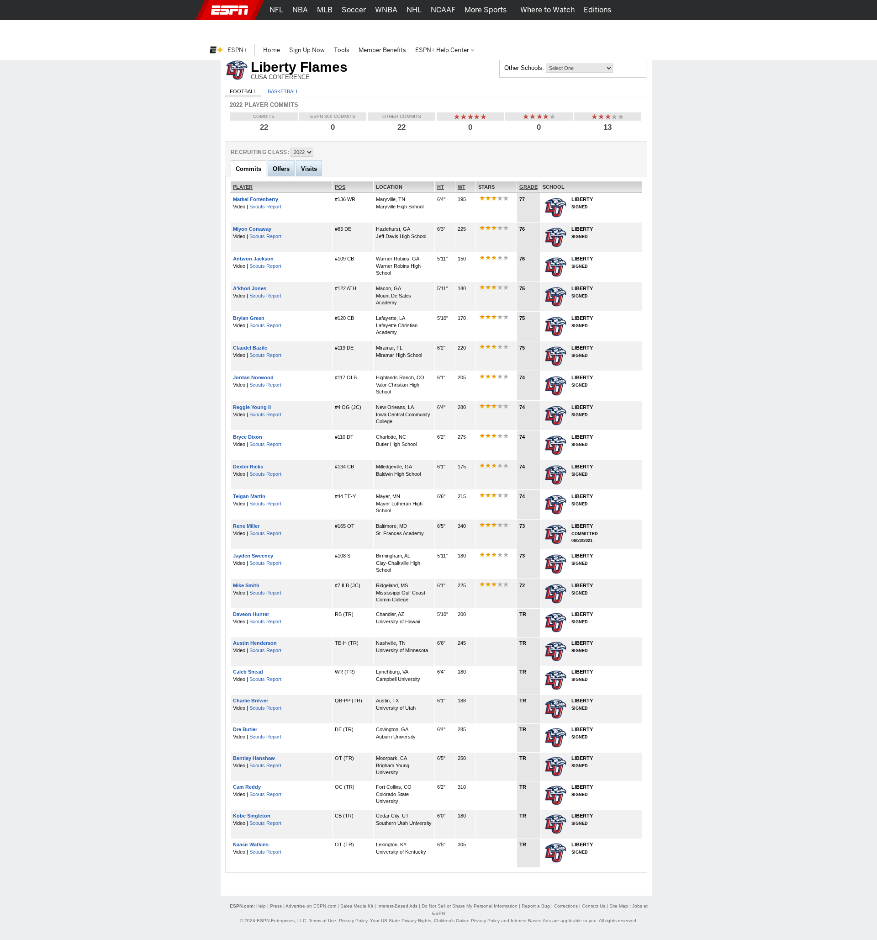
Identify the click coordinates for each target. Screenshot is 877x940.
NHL (414, 10)
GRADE (528, 187)
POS (340, 187)
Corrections (566, 905)
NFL (276, 10)
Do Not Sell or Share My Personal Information (470, 905)
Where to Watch (547, 10)
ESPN (230, 10)
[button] (662, 10)
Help (261, 905)
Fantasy (605, 30)
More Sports (486, 10)
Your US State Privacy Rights (400, 920)
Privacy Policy (353, 920)
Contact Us (593, 905)
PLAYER (243, 187)
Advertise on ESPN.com (310, 905)
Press (276, 905)
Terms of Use (322, 920)
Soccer (354, 10)
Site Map (618, 905)
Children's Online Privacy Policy (467, 920)
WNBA (386, 10)
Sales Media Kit (356, 905)
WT (461, 187)
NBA (300, 10)
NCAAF (443, 10)
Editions (597, 10)
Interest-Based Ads (397, 905)
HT (440, 187)
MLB (325, 10)
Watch (572, 30)
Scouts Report (265, 206)
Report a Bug (536, 905)
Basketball (283, 91)
